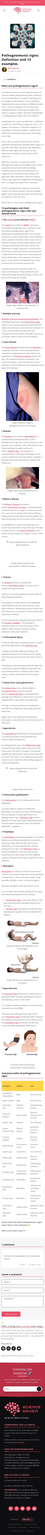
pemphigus (9, 837)
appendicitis (10, 734)
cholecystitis (10, 800)
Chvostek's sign (11, 1023)
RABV (31, 219)
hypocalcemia (11, 994)
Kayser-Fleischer (27, 530)
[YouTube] (19, 1348)
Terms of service (34, 1527)
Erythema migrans (23, 356)
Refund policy (12, 1527)
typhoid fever (11, 691)
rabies (10, 219)
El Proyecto (19, 1442)
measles (7, 436)
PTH (20, 1008)
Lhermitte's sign (32, 322)
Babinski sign (31, 645)
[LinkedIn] (3, 1348)
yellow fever (10, 688)
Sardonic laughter (13, 623)
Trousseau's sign (12, 1017)
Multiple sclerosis (9, 319)
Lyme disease (11, 347)
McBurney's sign (33, 745)
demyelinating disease (28, 319)
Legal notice (30, 1531)
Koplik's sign (13, 451)
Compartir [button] (11, 79)
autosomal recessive (17, 507)
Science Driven (18, 1524)
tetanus (7, 582)
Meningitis (6, 871)
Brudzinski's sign (13, 900)
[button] (4, 10)
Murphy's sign (27, 817)
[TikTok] (13, 1348)
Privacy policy (22, 1527)
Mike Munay (13, 68)
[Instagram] (8, 1348)
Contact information (17, 1531)
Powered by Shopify (30, 1524)
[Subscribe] (39, 1389)
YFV (30, 688)
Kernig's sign (11, 909)
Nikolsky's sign (30, 849)
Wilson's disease (12, 504)
